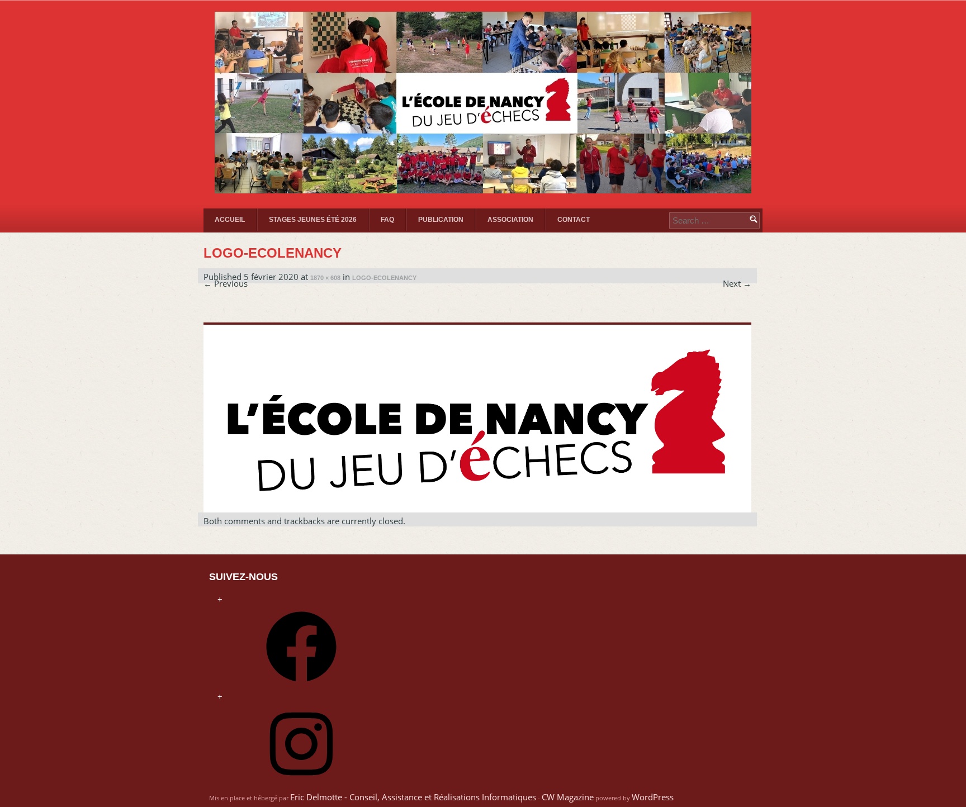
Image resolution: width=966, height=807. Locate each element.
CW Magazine (568, 797)
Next (737, 283)
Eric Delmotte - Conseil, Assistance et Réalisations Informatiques (413, 797)
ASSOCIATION (510, 220)
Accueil (230, 220)
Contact (573, 220)
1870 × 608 (325, 277)
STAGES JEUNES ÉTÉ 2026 (313, 220)
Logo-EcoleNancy (384, 277)
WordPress (653, 797)
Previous (225, 283)
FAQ (387, 220)
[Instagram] (301, 782)
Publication (440, 220)
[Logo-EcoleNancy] (477, 506)
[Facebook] (301, 685)
